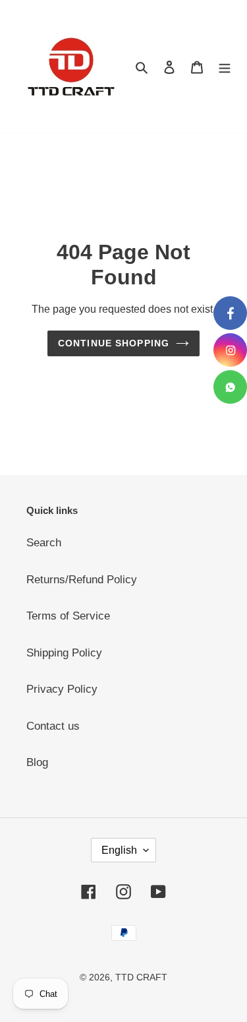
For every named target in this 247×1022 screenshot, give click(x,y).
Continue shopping (113, 343)
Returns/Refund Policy (81, 579)
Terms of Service (68, 616)
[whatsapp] (230, 387)
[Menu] (224, 66)
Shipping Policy (64, 653)
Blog (37, 762)
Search (43, 542)
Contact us (53, 726)
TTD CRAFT (141, 977)
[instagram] (230, 350)
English (119, 850)
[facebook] (230, 313)
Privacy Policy (61, 689)
